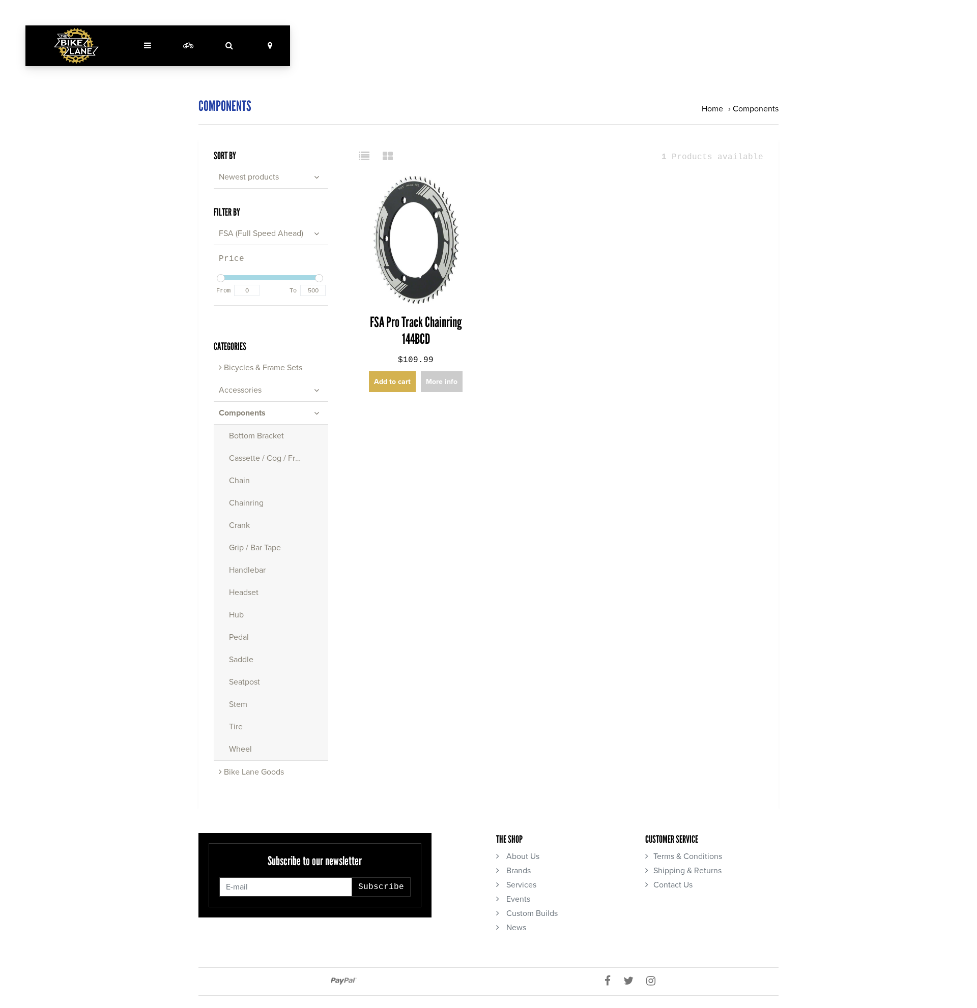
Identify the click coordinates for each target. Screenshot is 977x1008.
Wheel (240, 749)
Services (520, 885)
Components (756, 109)
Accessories (240, 390)
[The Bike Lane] (76, 46)
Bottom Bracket (256, 436)
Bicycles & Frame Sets (262, 368)
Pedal (239, 637)
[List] (368, 157)
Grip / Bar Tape (255, 548)
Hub (236, 615)
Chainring (246, 503)
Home (712, 109)
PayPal (344, 981)
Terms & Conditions (687, 856)
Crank (239, 525)
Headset (243, 592)
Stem (238, 704)
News (515, 928)
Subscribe (381, 887)
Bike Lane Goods (253, 772)
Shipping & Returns (687, 871)
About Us (521, 856)
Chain (239, 481)
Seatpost (244, 682)
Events (517, 899)
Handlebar (247, 570)
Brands (517, 871)
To (293, 290)
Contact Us (673, 885)
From (223, 290)
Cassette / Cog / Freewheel (277, 458)
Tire (236, 727)
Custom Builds (531, 913)
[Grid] (388, 157)
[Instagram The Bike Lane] (654, 981)
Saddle (241, 660)
